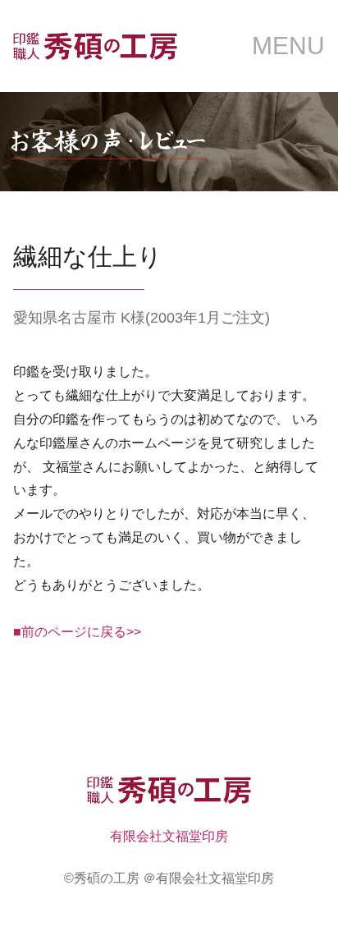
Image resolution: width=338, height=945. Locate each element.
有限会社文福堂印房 (169, 836)
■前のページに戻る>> (77, 632)
